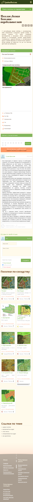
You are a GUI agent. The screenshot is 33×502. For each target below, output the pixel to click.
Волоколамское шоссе (22, 465)
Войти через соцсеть (25, 242)
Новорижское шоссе (22, 469)
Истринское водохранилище (8, 494)
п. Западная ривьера (21, 317)
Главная (5, 463)
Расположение (7, 465)
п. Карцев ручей (7, 403)
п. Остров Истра (7, 373)
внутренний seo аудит (8, 429)
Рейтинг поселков (8, 467)
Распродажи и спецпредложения (8, 472)
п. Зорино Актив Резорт (7, 290)
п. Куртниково (6, 345)
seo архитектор (7, 436)
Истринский (6, 491)
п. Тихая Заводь (22, 373)
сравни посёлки (7, 427)
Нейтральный (7, 265)
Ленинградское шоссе (22, 479)
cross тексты (6, 431)
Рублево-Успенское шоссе (23, 473)
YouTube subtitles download (8, 498)
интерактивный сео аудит (9, 433)
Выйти (29, 238)
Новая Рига (6, 489)
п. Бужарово (6, 318)
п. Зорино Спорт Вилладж (22, 290)
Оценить (28, 143)
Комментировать (10, 227)
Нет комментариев (20, 227)
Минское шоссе (22, 482)
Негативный (7, 267)
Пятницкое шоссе (23, 476)
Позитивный (7, 263)
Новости (5, 470)
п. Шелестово (22, 345)
